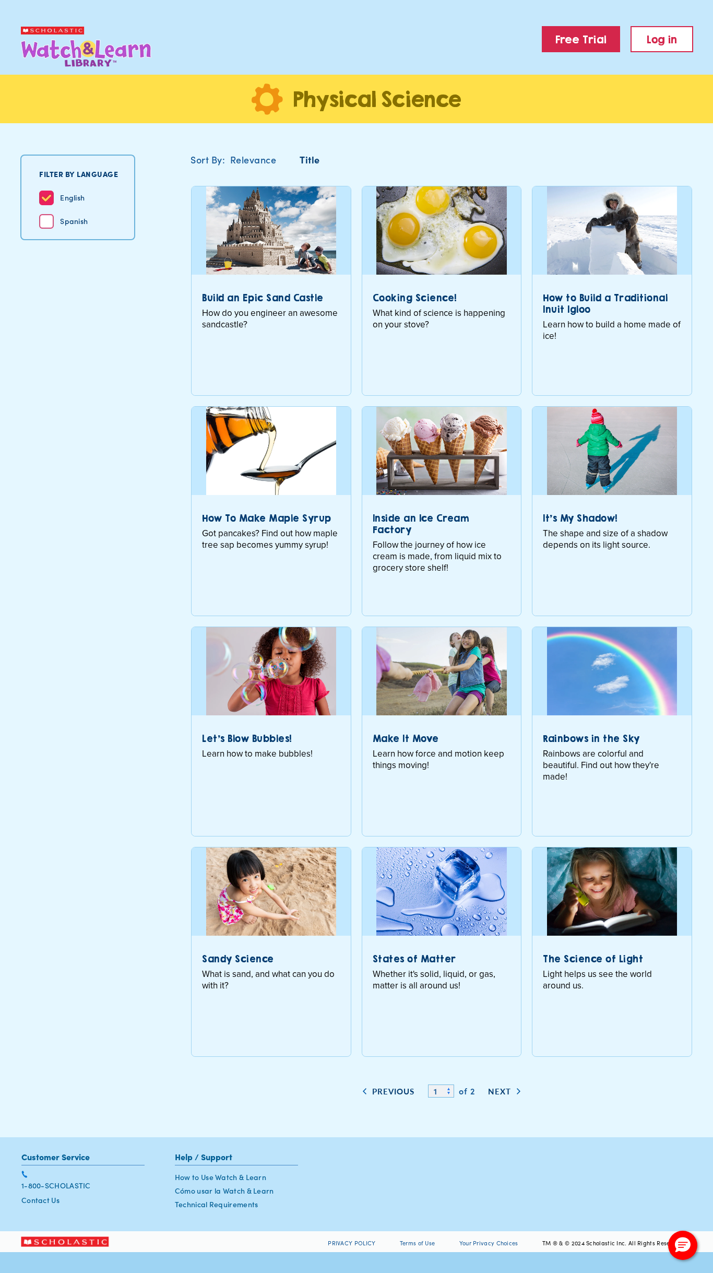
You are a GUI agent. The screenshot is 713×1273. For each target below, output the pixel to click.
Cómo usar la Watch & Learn (224, 1191)
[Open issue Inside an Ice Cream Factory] (441, 511)
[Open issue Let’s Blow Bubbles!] (271, 731)
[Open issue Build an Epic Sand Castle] (271, 290)
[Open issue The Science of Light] (612, 951)
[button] (682, 1245)
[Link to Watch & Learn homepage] (75, 47)
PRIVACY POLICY (351, 1243)
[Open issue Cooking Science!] (441, 290)
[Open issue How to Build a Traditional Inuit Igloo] (612, 290)
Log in (662, 39)
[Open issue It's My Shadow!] (612, 511)
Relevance (253, 160)
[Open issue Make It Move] (441, 731)
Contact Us (40, 1200)
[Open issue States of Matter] (441, 951)
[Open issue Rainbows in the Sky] (612, 731)
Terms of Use (417, 1243)
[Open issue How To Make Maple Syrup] (271, 511)
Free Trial (581, 39)
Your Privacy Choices (489, 1243)
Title (310, 160)
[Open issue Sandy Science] (271, 951)
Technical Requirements (216, 1204)
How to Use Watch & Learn (220, 1177)
